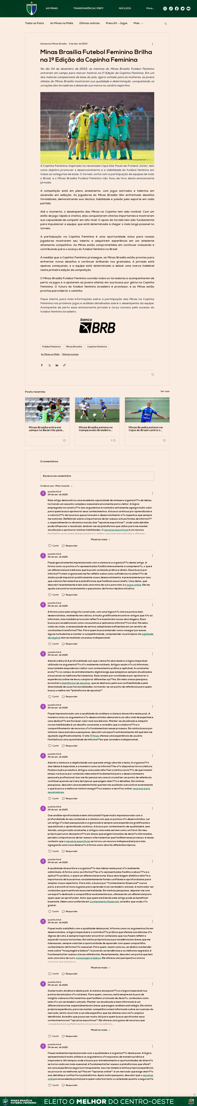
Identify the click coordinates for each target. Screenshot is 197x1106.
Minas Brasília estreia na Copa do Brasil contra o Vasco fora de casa (146, 429)
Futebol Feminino (51, 347)
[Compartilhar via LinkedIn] (56, 365)
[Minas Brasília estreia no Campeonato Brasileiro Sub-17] (97, 409)
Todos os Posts (34, 23)
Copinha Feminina (97, 347)
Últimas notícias (89, 23)
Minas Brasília (74, 347)
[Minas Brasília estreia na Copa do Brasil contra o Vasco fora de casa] (147, 409)
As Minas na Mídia (61, 23)
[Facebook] (177, 8)
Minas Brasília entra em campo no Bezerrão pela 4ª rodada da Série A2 (45, 429)
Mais (137, 23)
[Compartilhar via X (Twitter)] (49, 365)
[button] (165, 23)
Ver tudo (165, 392)
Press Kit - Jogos (116, 23)
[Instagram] (165, 8)
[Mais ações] (152, 44)
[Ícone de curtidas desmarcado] (50, 546)
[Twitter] (183, 8)
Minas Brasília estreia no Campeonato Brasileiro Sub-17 (96, 429)
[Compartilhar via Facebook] (41, 365)
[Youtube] (188, 8)
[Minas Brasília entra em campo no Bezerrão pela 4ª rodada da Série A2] (47, 409)
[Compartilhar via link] (64, 365)
